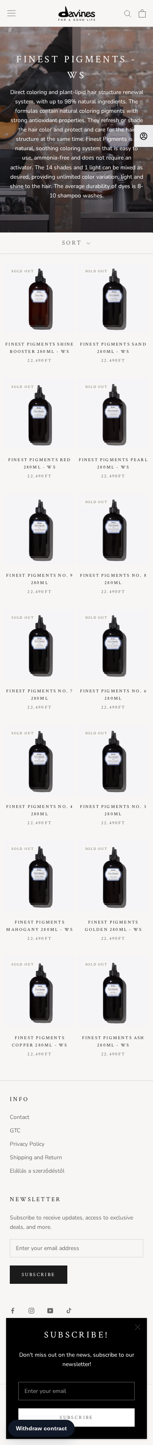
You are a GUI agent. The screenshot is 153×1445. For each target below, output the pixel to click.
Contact (19, 1117)
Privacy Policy (27, 1144)
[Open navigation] (11, 13)
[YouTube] (50, 1310)
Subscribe (76, 1417)
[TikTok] (69, 1310)
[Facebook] (13, 1310)
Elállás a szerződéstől (37, 1171)
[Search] (127, 13)
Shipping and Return (36, 1157)
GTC (15, 1130)
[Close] (138, 1327)
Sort (73, 243)
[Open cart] (142, 13)
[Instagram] (31, 1310)
